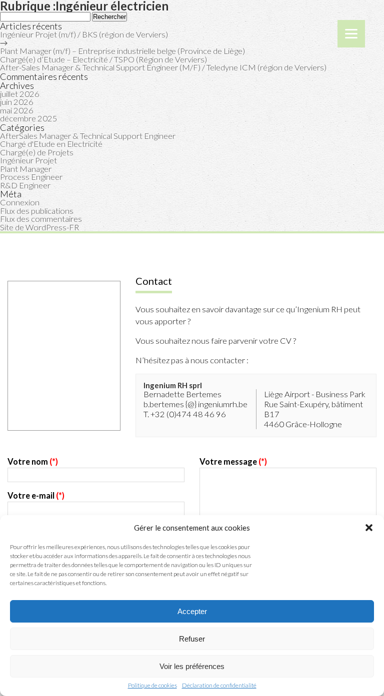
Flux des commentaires (41, 219)
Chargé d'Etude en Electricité (51, 144)
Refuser (192, 639)
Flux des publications (37, 211)
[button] (369, 528)
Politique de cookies (152, 686)
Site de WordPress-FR (39, 227)
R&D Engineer (25, 185)
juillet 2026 (20, 94)
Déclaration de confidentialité (219, 686)
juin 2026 (17, 102)
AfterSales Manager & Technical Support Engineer (88, 136)
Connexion (20, 202)
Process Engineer (31, 177)
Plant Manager (26, 169)
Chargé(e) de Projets (37, 152)
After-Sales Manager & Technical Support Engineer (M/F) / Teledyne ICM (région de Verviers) (163, 67)
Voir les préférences (192, 666)
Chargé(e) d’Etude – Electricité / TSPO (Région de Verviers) (103, 59)
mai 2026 (17, 110)
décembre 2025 (29, 118)
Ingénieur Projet (28, 160)
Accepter (192, 611)
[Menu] (351, 33)
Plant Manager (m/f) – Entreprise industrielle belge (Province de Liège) (122, 51)
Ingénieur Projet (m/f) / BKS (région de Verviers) (84, 34)
